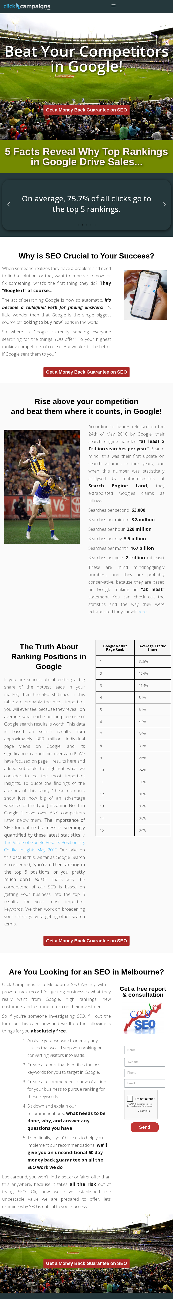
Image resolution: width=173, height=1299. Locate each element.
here (142, 611)
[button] (86, 110)
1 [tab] (78, 225)
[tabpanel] (86, 204)
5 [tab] (95, 225)
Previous (8, 204)
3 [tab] (86, 225)
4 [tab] (91, 225)
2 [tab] (82, 225)
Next (164, 204)
